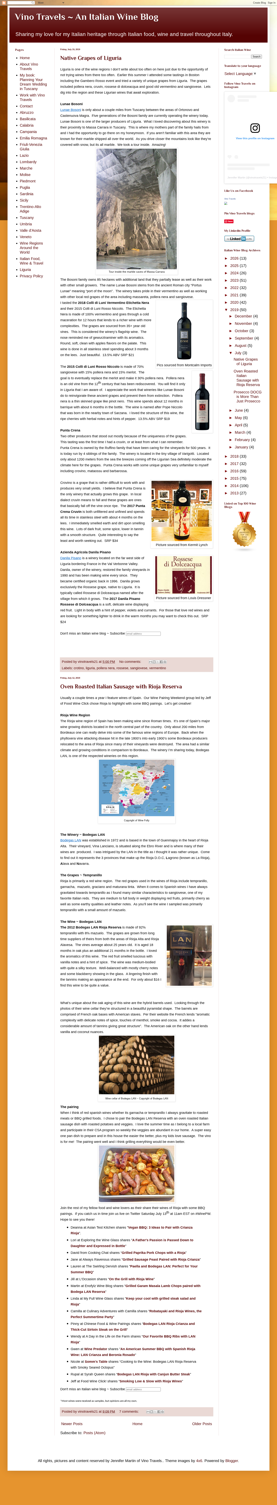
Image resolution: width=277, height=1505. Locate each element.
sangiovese (138, 668)
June (239, 410)
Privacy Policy (31, 276)
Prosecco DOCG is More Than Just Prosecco (248, 396)
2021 (235, 295)
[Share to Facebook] (161, 662)
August (241, 345)
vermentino (157, 668)
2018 (235, 456)
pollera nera (106, 668)
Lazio (24, 155)
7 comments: (129, 1411)
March (240, 432)
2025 (235, 266)
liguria (90, 668)
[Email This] (150, 662)
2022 (235, 288)
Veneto (25, 237)
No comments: (130, 662)
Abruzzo (27, 112)
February (243, 440)
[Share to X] (158, 662)
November (244, 323)
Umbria (26, 224)
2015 (235, 478)
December (244, 316)
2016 (235, 471)
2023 (235, 280)
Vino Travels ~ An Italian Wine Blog (86, 17)
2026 (235, 258)
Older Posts (202, 1424)
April (239, 425)
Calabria (27, 125)
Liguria (25, 270)
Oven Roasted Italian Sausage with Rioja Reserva (121, 686)
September (244, 338)
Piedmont (28, 181)
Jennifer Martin (236, 177)
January (242, 447)
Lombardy (28, 162)
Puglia (25, 187)
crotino (79, 668)
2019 (235, 310)
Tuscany (27, 218)
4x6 (199, 1461)
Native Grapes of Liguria (91, 58)
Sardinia (26, 194)
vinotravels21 (258, 177)
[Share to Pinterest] (165, 662)
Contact (26, 106)
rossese (122, 668)
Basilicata (28, 119)
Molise (25, 175)
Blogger (231, 1461)
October (242, 331)
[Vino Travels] (225, 203)
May (239, 418)
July (239, 353)
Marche (26, 168)
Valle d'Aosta (30, 230)
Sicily (24, 200)
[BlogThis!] (154, 662)
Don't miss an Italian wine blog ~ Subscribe (92, 633)
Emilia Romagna (33, 138)
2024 (235, 273)
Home (137, 1424)
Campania (28, 132)
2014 (235, 486)
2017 (235, 464)
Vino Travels (230, 199)
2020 (235, 302)
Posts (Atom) (94, 1433)
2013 (235, 493)
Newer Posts (72, 1424)
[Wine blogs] (244, 551)
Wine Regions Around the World (31, 247)
